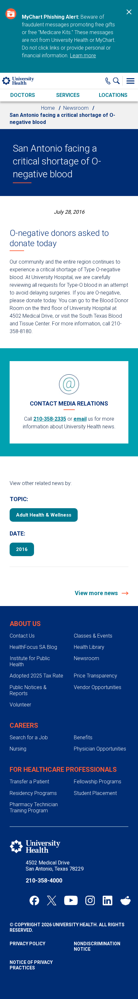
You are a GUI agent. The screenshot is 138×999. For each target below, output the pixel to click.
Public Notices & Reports (28, 690)
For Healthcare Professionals (63, 769)
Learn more (83, 55)
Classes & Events (93, 636)
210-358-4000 (44, 880)
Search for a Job (29, 737)
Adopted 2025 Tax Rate (36, 676)
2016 (22, 549)
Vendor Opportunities (97, 687)
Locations (113, 95)
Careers (24, 725)
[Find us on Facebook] (34, 900)
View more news (97, 593)
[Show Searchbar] (118, 81)
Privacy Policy (27, 943)
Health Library (89, 647)
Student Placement (95, 793)
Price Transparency (95, 676)
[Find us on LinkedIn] (107, 900)
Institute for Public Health (30, 661)
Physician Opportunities (100, 749)
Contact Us (22, 636)
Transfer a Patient (29, 782)
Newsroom (76, 108)
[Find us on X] (51, 900)
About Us (25, 624)
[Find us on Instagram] (90, 900)
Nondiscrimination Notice (97, 946)
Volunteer (20, 705)
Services (68, 95)
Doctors (22, 95)
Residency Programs (33, 793)
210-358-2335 (49, 419)
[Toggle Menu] (130, 81)
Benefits (83, 737)
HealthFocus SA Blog (33, 647)
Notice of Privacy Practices (31, 965)
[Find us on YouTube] (71, 900)
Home (48, 108)
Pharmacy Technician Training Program (34, 807)
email (80, 419)
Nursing (18, 749)
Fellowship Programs (97, 782)
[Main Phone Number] (108, 81)
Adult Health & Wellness (43, 515)
